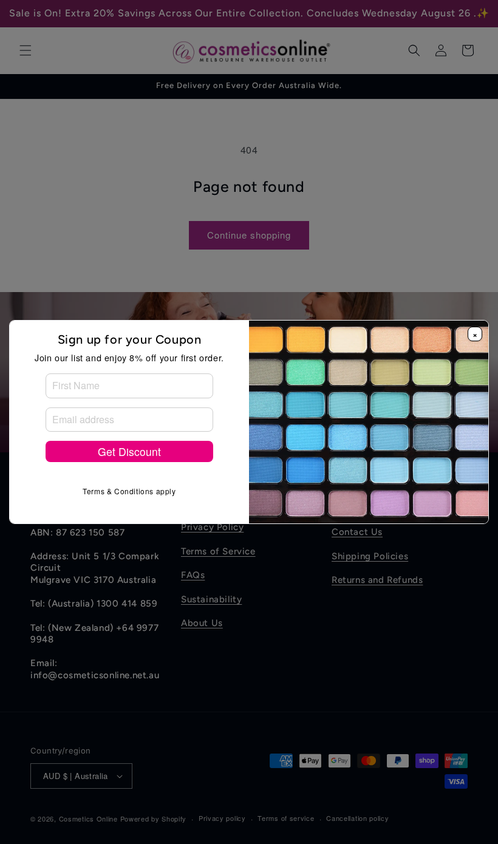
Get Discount (129, 451)
